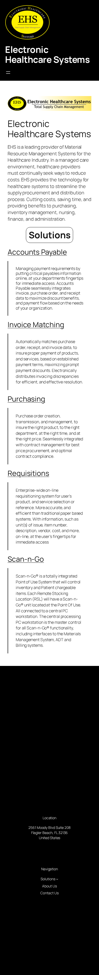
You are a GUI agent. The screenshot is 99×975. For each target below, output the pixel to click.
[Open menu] (8, 72)
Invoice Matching (36, 324)
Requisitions (28, 473)
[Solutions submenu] (57, 879)
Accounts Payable (37, 252)
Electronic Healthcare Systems (47, 54)
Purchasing (26, 399)
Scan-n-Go (26, 559)
